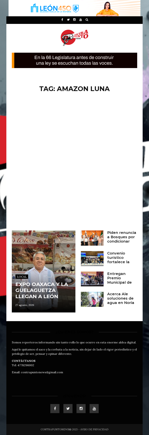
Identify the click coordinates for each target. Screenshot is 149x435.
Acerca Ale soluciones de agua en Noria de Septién (120, 300)
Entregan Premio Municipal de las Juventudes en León (121, 282)
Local (22, 276)
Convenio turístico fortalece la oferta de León (121, 259)
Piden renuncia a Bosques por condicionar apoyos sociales (121, 241)
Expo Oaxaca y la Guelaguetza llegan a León (41, 290)
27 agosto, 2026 (24, 305)
